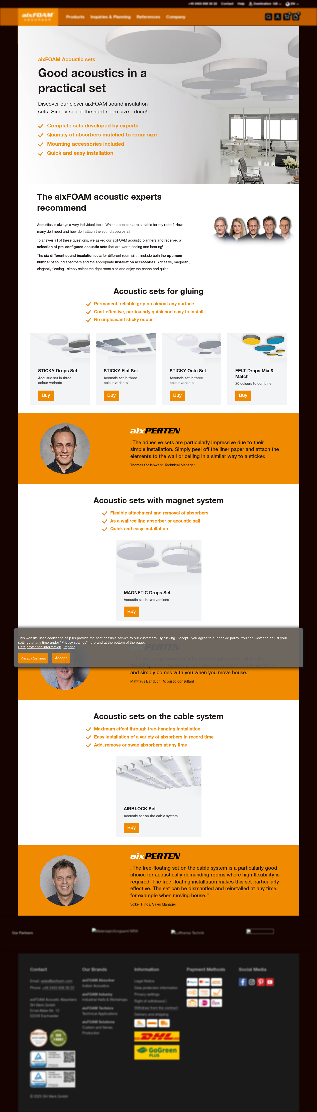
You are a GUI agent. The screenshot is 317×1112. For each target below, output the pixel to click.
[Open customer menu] (277, 16)
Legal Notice (144, 981)
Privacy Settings (33, 658)
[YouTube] (270, 982)
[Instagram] (252, 982)
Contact (227, 4)
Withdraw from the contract (156, 1008)
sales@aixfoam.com (56, 981)
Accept (61, 658)
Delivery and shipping (151, 1014)
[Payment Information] (209, 993)
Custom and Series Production (98, 1027)
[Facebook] (243, 982)
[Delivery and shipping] (158, 1039)
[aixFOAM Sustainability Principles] (40, 1038)
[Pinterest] (261, 982)
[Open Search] (268, 16)
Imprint (69, 647)
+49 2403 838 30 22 (58, 988)
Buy (46, 395)
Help (241, 4)
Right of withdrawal (149, 1001)
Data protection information (156, 988)
